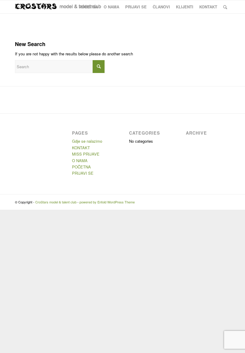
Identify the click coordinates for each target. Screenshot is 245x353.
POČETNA (81, 167)
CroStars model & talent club (55, 202)
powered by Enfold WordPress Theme (107, 202)
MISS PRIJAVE (85, 154)
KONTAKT (81, 147)
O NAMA (80, 160)
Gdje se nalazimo (87, 141)
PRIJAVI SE (83, 173)
